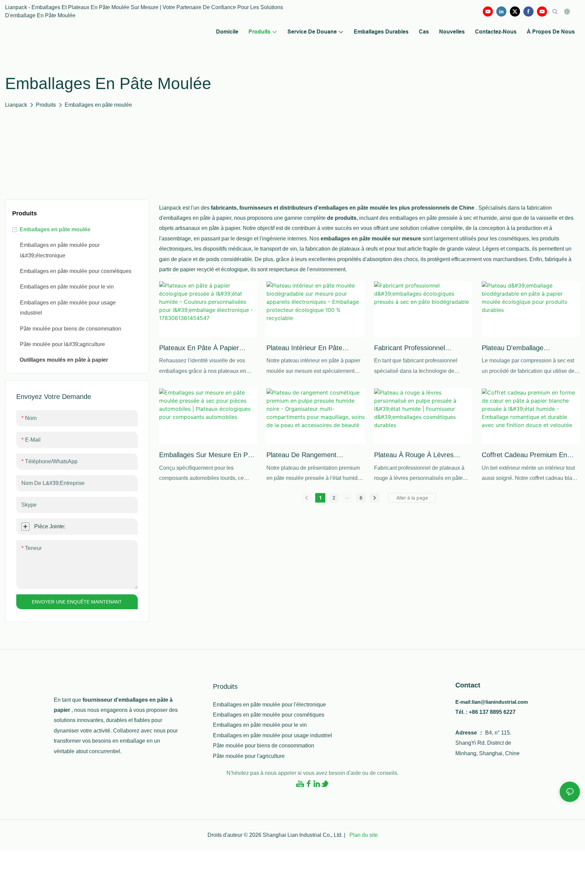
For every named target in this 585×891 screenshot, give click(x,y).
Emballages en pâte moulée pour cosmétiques (268, 715)
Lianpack (16, 105)
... (347, 497)
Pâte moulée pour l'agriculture (249, 756)
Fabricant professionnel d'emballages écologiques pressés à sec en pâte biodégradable (413, 348)
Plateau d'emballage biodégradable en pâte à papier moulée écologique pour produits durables (530, 348)
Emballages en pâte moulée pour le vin (260, 725)
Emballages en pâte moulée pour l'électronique (269, 704)
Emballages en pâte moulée (98, 105)
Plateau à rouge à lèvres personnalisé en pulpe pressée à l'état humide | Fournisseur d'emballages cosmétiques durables (421, 455)
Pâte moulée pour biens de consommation (263, 745)
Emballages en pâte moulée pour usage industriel (272, 735)
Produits (46, 105)
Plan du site (363, 835)
